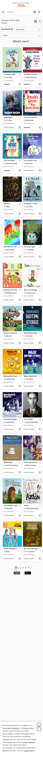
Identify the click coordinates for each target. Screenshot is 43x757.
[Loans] (35, 12)
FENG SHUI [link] (8, 462)
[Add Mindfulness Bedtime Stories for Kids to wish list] (39, 343)
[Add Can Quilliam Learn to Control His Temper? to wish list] (19, 515)
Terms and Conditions (11, 728)
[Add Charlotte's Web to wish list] (19, 84)
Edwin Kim (9, 336)
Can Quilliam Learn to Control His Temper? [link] (11, 506)
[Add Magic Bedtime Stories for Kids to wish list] (39, 386)
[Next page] (28, 568)
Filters (6, 36)
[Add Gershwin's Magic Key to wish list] (19, 429)
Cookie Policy (29, 751)
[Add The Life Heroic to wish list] (19, 170)
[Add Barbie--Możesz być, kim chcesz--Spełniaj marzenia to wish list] (19, 558)
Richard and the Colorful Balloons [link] (11, 333)
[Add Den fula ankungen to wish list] (39, 558)
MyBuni (8, 206)
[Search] (3, 12)
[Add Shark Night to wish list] (19, 127)
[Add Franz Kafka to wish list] (39, 429)
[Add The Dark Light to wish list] (39, 257)
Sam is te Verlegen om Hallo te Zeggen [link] (31, 290)
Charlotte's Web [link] (10, 74)
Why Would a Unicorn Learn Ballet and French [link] (11, 247)
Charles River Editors (32, 422)
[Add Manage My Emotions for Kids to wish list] (19, 386)
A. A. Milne (29, 206)
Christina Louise (31, 293)
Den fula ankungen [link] (31, 549)
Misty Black (9, 508)
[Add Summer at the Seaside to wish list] (19, 300)
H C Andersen (30, 551)
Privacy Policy (28, 728)
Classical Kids (10, 422)
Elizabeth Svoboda (11, 163)
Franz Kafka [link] (28, 419)
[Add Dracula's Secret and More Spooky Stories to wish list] (39, 127)
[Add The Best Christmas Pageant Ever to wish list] (39, 84)
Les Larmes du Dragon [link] (31, 161)
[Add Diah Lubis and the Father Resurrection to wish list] (39, 472)
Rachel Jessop (10, 250)
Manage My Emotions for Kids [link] (11, 376)
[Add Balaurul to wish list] (19, 213)
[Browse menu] (39, 12)
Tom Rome (29, 336)
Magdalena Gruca (11, 293)
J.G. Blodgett (30, 250)
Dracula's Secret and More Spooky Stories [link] (31, 118)
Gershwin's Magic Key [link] (11, 419)
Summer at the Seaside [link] (11, 290)
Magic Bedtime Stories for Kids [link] (31, 376)
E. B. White (9, 77)
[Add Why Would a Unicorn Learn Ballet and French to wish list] (19, 257)
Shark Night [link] (8, 118)
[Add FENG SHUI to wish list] (19, 472)
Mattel (8, 551)
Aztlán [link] (26, 506)
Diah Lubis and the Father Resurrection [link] (31, 462)
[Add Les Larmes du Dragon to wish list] (39, 170)
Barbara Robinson (31, 77)
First (16, 573)
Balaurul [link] (7, 204)
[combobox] (17, 12)
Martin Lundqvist (31, 465)
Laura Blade (29, 379)
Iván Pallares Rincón (12, 465)
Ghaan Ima (29, 163)
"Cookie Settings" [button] (28, 742)
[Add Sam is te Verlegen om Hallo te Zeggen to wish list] (39, 300)
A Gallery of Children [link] (31, 204)
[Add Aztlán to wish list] (39, 515)
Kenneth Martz (10, 379)
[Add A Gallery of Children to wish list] (39, 213)
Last (27, 573)
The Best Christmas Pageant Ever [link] (31, 74)
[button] (35, 22)
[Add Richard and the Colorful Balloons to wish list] (19, 343)
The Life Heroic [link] (9, 161)
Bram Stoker (30, 120)
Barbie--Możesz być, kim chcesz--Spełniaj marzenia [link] (11, 549)
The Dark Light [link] (29, 247)
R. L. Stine (9, 120)
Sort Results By (7, 29)
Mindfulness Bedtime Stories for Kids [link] (31, 333)
